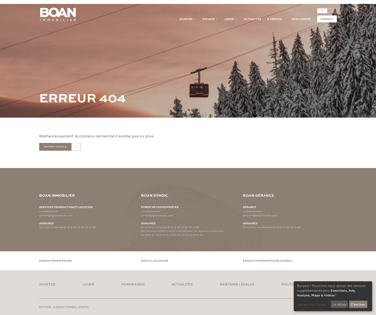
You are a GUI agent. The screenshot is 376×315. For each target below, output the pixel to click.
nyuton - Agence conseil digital (64, 307)
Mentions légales (237, 284)
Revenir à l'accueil (55, 146)
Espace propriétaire (55, 260)
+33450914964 (253, 211)
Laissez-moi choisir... (312, 304)
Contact (327, 19)
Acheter (186, 19)
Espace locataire (154, 260)
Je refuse (339, 304)
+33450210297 (49, 211)
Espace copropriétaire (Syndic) (267, 260)
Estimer (208, 19)
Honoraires (133, 284)
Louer (229, 19)
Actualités (252, 19)
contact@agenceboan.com (56, 215)
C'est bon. (358, 304)
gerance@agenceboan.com (260, 215)
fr (322, 10)
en (332, 10)
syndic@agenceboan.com (157, 215)
